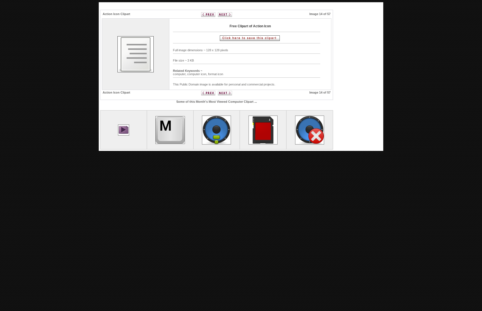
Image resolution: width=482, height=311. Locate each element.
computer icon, (197, 74)
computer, (180, 74)
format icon (215, 74)
